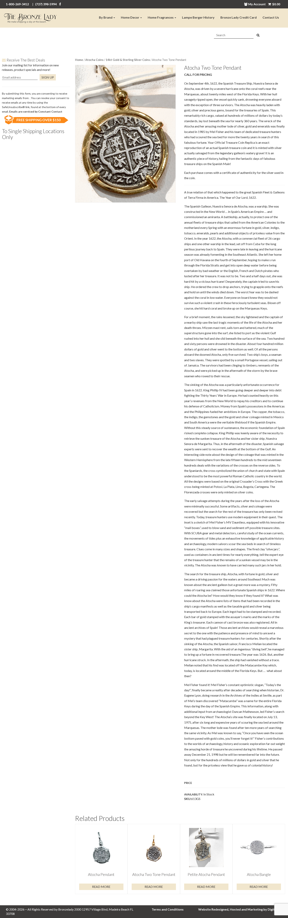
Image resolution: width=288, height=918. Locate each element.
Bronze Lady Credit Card (238, 17)
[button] (170, 71)
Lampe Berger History (198, 17)
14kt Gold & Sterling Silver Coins (128, 59)
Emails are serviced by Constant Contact (35, 111)
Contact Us (271, 17)
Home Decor (130, 17)
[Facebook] (60, 4)
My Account (257, 4)
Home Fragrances (161, 17)
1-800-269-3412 (17, 4)
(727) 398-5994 (46, 4)
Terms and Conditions (168, 909)
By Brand (106, 17)
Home (79, 59)
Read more (101, 886)
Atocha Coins (94, 59)
